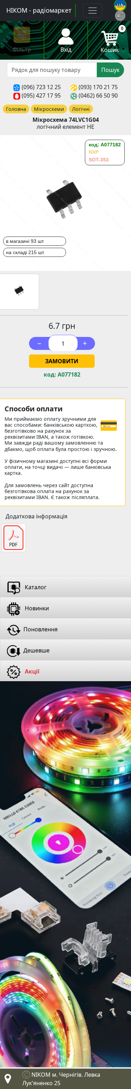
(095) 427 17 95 (41, 95)
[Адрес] (6, 1080)
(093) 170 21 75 (98, 87)
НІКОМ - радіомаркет (39, 10)
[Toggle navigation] (92, 11)
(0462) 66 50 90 (98, 95)
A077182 (69, 374)
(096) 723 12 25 (41, 87)
